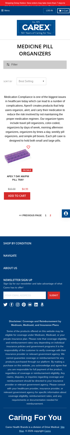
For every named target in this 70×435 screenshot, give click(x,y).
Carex (47, 431)
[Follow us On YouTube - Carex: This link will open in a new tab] (30, 305)
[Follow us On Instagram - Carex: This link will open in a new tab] (18, 305)
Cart (65, 11)
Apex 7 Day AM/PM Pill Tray (18, 178)
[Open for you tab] (66, 213)
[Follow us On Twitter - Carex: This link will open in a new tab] (5, 305)
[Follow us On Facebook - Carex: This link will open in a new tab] (12, 305)
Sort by (7, 81)
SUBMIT (53, 295)
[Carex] (36, 28)
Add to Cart (17, 196)
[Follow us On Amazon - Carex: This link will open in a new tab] (42, 305)
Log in (49, 10)
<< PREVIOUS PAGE (30, 215)
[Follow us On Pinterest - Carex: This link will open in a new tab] (24, 305)
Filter (14, 64)
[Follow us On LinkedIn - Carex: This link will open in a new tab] (36, 305)
